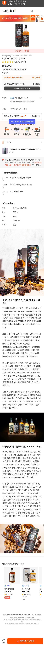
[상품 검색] (32, 11)
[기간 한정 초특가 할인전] (22, 18)
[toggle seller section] (40, 98)
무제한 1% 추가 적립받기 (21, 88)
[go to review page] (41, 142)
